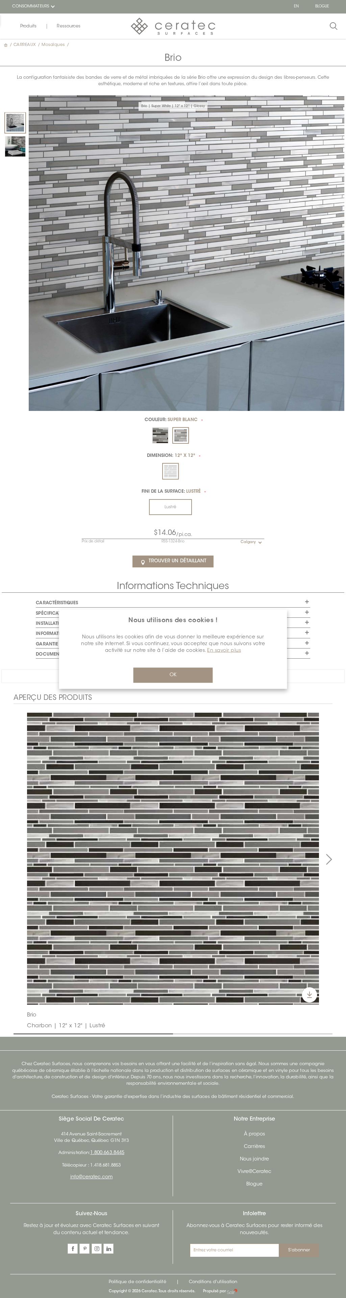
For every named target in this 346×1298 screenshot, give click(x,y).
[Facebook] (73, 1249)
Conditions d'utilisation (213, 1282)
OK (173, 674)
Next (329, 860)
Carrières (254, 1147)
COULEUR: (171, 420)
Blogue (254, 1184)
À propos (254, 1134)
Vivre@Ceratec (255, 1172)
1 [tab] (17, 1033)
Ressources (68, 26)
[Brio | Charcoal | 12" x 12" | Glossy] (15, 146)
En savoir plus (224, 650)
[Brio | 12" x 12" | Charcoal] (173, 859)
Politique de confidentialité (137, 1282)
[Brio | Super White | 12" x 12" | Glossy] (15, 123)
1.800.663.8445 (107, 1153)
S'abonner (299, 1250)
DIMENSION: (171, 456)
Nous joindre (254, 1159)
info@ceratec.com (91, 1177)
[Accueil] (6, 45)
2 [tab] (176, 1033)
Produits (28, 26)
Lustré (170, 507)
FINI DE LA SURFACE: (171, 491)
